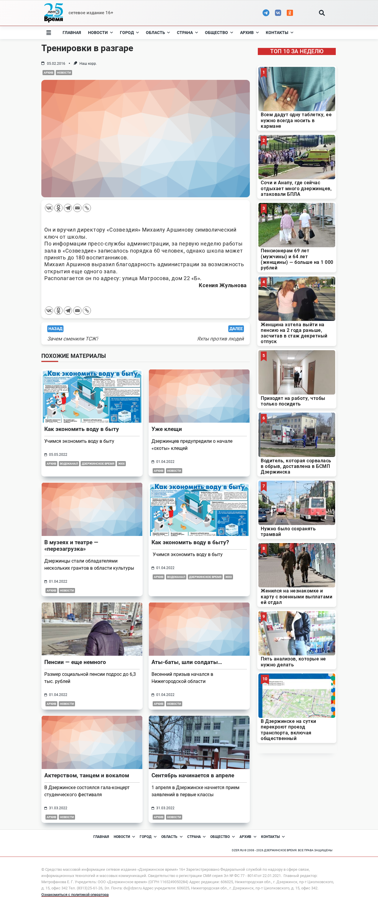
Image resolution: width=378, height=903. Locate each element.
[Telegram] (68, 208)
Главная (72, 32)
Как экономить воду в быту (81, 429)
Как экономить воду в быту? (190, 542)
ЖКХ (121, 463)
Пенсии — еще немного (75, 662)
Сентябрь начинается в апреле (192, 775)
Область (155, 32)
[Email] (77, 208)
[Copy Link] (87, 208)
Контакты (277, 32)
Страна (185, 32)
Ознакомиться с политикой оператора (75, 894)
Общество (216, 32)
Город (127, 32)
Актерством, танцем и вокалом (86, 775)
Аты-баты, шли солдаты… (186, 662)
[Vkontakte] (49, 208)
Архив (247, 32)
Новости (98, 32)
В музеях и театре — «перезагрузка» (71, 545)
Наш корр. (88, 64)
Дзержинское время (98, 463)
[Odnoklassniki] (58, 208)
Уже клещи (166, 429)
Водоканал (69, 463)
